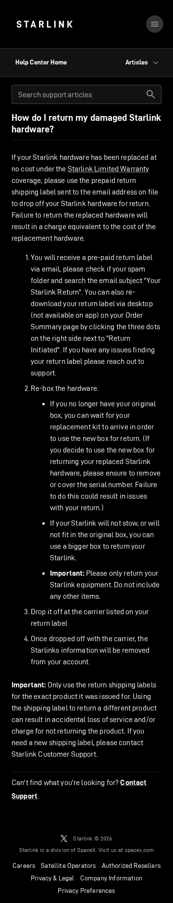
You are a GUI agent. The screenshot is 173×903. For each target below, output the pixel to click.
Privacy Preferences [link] (86, 890)
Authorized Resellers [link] (131, 865)
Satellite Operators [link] (68, 865)
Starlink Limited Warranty (108, 169)
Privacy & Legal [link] (52, 878)
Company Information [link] (111, 878)
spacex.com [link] (139, 850)
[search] (151, 94)
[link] (44, 24)
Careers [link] (23, 865)
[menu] (154, 24)
